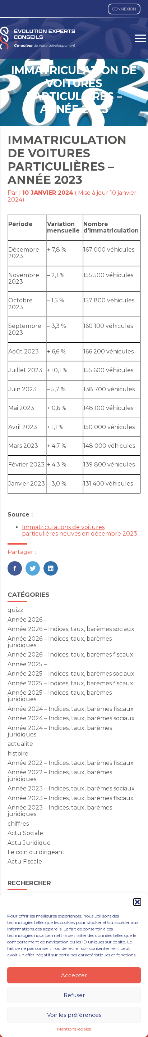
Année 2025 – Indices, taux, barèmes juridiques (60, 696)
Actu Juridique (29, 842)
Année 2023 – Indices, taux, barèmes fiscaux (71, 798)
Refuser (74, 995)
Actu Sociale (25, 833)
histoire (18, 753)
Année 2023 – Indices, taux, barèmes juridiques (60, 810)
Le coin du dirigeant (36, 852)
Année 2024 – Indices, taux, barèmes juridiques (60, 731)
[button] (137, 902)
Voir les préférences (74, 1014)
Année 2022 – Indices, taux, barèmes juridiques (60, 775)
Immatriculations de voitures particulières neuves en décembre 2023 (79, 530)
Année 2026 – (27, 619)
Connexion (124, 9)
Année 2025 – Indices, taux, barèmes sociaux (71, 673)
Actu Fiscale (25, 861)
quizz (15, 610)
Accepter (74, 975)
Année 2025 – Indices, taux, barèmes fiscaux (70, 683)
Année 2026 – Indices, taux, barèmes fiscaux (70, 654)
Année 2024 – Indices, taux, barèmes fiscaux (71, 708)
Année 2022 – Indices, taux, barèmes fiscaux (71, 762)
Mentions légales (74, 1029)
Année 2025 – (27, 664)
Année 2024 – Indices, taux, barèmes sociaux (71, 718)
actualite (20, 743)
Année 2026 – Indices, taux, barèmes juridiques (60, 642)
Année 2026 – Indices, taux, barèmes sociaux (71, 629)
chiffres (18, 823)
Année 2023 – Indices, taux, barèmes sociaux (71, 788)
